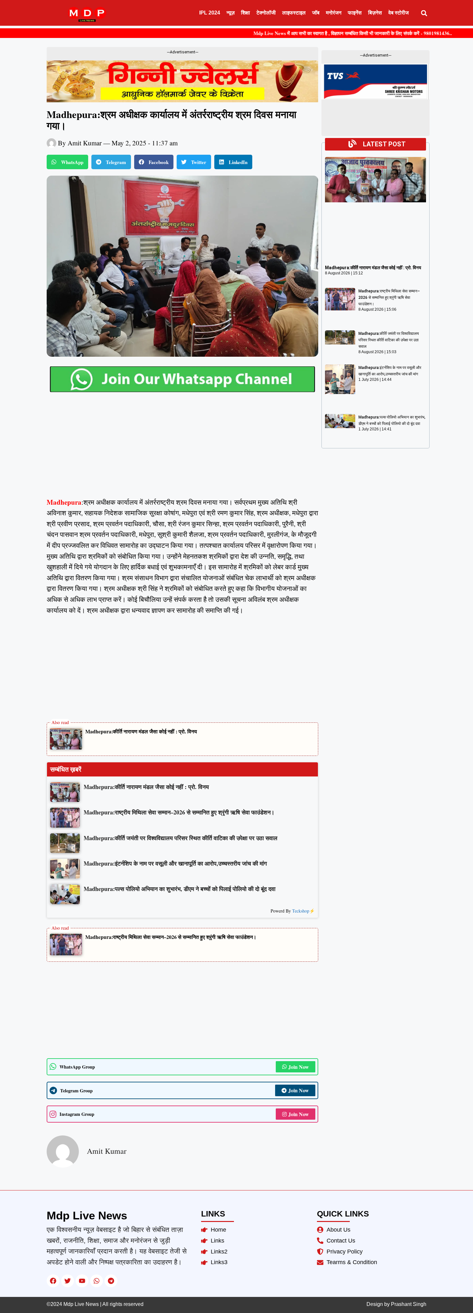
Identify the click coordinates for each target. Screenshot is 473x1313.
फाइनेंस (355, 12)
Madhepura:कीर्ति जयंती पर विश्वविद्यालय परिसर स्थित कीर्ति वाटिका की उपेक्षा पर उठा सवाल (388, 340)
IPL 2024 (209, 12)
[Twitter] (67, 1280)
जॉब (316, 12)
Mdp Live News (87, 1215)
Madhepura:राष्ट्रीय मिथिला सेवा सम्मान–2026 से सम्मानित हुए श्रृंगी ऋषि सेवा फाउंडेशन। (170, 937)
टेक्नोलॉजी (266, 12)
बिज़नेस (375, 12)
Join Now (298, 1066)
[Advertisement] (182, 449)
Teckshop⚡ (303, 911)
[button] (424, 13)
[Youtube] (82, 1280)
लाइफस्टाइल (294, 12)
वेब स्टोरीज (398, 12)
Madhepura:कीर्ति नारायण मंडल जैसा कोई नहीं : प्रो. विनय (141, 731)
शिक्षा (245, 12)
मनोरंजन (333, 12)
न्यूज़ (231, 12)
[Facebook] (53, 1280)
